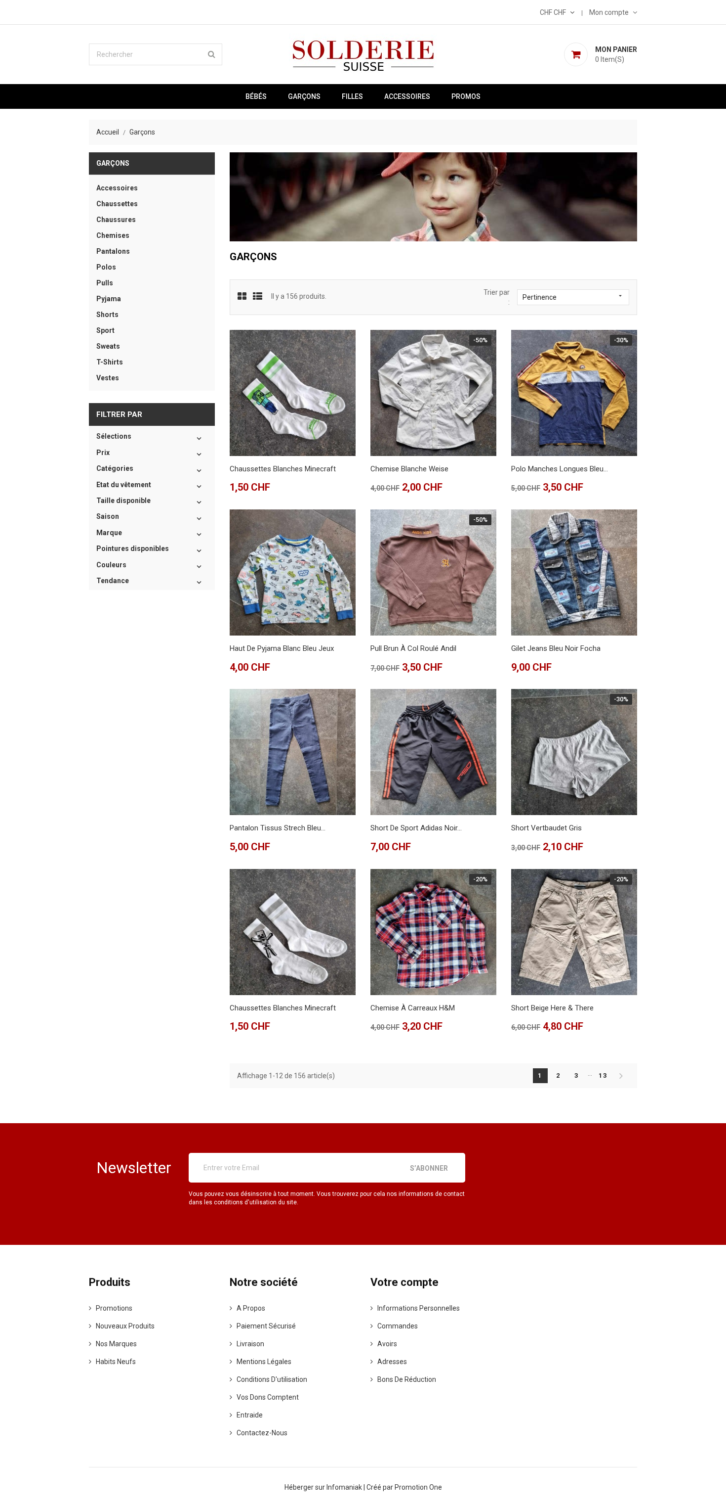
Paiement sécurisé (266, 1326)
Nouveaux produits (125, 1326)
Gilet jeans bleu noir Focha (556, 648)
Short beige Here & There (552, 1008)
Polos (106, 267)
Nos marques (116, 1344)
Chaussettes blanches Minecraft (283, 468)
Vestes (107, 378)
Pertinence (573, 296)
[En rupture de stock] (396, 433)
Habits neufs (116, 1362)
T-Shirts (109, 362)
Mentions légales (264, 1362)
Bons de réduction (406, 1379)
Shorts (107, 315)
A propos (251, 1308)
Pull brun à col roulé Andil (413, 648)
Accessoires (407, 96)
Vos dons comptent (268, 1397)
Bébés (256, 96)
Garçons (304, 96)
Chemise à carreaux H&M (412, 1008)
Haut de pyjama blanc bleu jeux (282, 648)
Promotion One (418, 1487)
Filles (352, 96)
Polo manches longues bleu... (559, 468)
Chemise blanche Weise (409, 468)
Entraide (250, 1415)
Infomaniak (344, 1487)
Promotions (114, 1308)
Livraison (250, 1344)
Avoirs (387, 1344)
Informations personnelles (418, 1308)
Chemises (112, 235)
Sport (105, 330)
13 (603, 1075)
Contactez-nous (262, 1433)
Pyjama (108, 299)
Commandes (397, 1326)
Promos (466, 96)
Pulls (104, 283)
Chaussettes (117, 204)
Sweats (108, 346)
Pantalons (113, 251)
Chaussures (116, 220)
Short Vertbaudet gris (546, 827)
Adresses (392, 1362)
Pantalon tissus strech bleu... (277, 827)
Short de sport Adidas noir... (416, 827)
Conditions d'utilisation (272, 1379)
